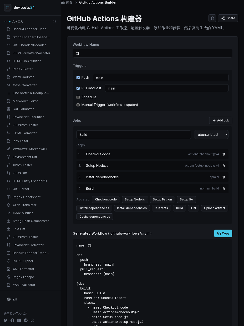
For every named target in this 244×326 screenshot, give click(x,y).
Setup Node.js (135, 199)
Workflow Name (86, 44)
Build (179, 208)
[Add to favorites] (54, 29)
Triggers (79, 65)
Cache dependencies (95, 216)
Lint (193, 208)
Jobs (77, 120)
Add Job (223, 120)
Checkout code (106, 199)
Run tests (161, 208)
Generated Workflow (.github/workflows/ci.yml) (112, 233)
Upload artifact (214, 208)
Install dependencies (94, 208)
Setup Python (162, 199)
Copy (225, 233)
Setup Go (186, 199)
